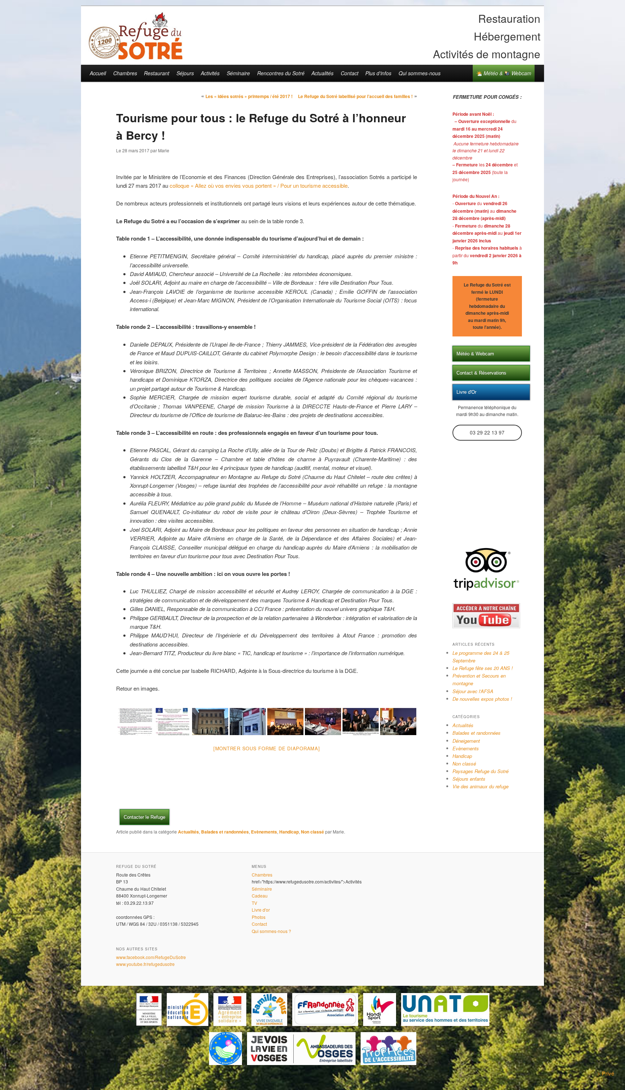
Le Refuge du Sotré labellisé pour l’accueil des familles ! (355, 96)
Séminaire (238, 73)
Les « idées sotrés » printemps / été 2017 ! (249, 96)
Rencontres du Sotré (281, 73)
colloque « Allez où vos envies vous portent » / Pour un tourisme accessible (259, 185)
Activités (210, 73)
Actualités (322, 73)
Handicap (289, 831)
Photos (258, 917)
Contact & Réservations (481, 373)
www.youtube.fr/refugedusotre (145, 964)
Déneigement (466, 740)
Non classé (312, 831)
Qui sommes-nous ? (271, 931)
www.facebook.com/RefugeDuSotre (151, 957)
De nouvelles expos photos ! (482, 698)
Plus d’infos (378, 73)
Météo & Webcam (506, 73)
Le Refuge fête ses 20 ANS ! (482, 668)
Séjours (185, 73)
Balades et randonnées (225, 831)
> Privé (605, 1073)
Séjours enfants (468, 778)
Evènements (264, 831)
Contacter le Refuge (144, 817)
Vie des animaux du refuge (480, 786)
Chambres (125, 73)
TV (254, 903)
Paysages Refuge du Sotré (480, 771)
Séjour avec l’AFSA (472, 691)
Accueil (98, 73)
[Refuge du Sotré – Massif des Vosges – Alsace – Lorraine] (135, 56)
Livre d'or (261, 910)
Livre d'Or (466, 392)
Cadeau (260, 895)
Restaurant (156, 73)
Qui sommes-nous (420, 73)
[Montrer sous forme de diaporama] (266, 748)
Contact (349, 73)
